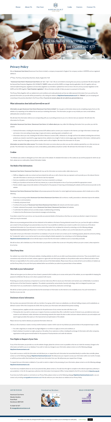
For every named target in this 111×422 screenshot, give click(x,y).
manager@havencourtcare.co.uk (32, 377)
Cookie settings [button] (82, 419)
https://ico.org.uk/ (94, 371)
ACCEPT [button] (90, 419)
